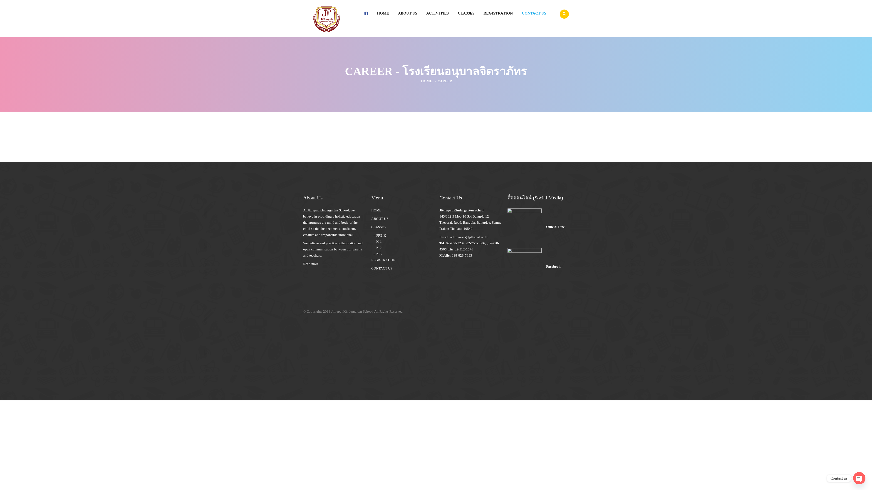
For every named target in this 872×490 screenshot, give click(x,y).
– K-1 (378, 241)
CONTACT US (381, 268)
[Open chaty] (859, 478)
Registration (498, 13)
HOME (376, 210)
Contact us (534, 13)
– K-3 (378, 254)
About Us (407, 13)
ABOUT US (379, 218)
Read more (311, 264)
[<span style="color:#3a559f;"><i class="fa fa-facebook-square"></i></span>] (366, 13)
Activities (437, 13)
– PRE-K (380, 235)
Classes (466, 13)
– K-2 (378, 248)
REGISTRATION (383, 260)
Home (383, 13)
